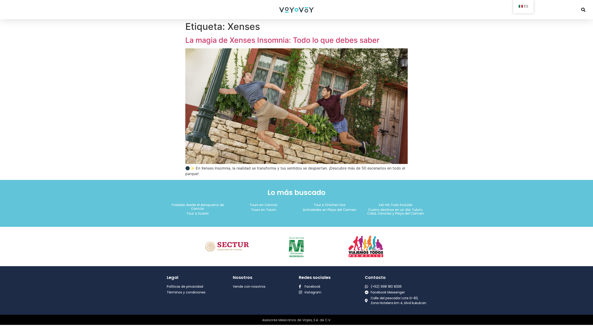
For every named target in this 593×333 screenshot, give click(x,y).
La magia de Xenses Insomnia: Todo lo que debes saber (282, 40)
